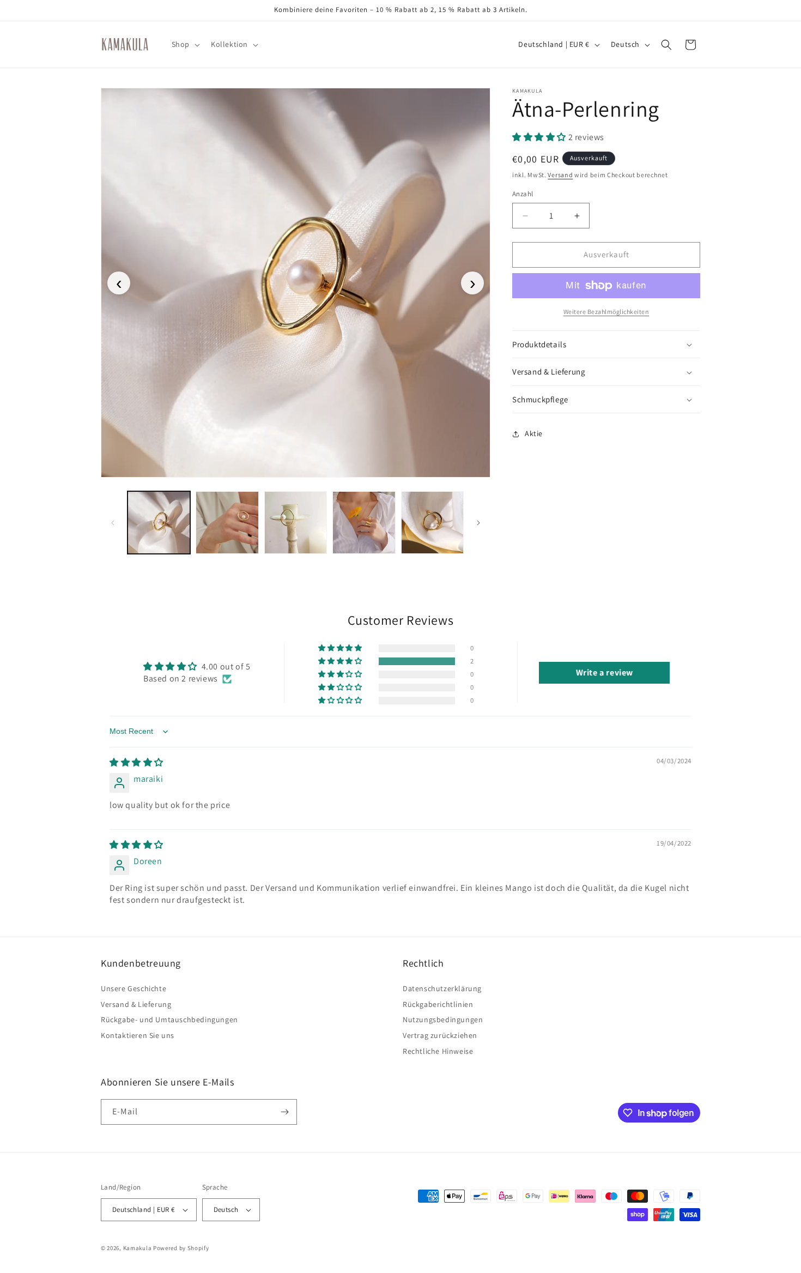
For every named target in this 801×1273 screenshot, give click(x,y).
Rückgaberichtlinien (438, 1004)
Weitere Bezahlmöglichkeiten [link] (606, 311)
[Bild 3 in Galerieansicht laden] (295, 522)
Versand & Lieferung (136, 1004)
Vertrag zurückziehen (440, 1035)
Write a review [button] (604, 672)
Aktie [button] (534, 433)
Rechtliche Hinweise (438, 1051)
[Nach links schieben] (113, 523)
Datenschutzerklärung (442, 989)
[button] (184, 44)
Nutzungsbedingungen (443, 1019)
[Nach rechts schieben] (478, 523)
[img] (136, 762)
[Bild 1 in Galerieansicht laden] (159, 522)
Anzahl (522, 194)
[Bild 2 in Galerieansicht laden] (227, 522)
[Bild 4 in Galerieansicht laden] (363, 522)
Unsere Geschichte (133, 989)
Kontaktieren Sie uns (137, 1035)
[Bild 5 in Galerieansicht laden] (432, 522)
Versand (560, 175)
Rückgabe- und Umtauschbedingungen (169, 1019)
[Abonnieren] (284, 1112)
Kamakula (137, 1248)
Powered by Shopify (181, 1248)
